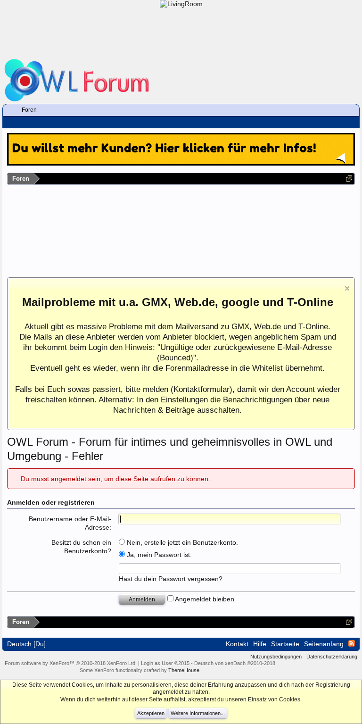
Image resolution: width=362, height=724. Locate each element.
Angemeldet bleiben (203, 599)
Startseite (285, 644)
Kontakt (237, 644)
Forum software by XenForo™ (71, 663)
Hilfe (259, 644)
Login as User (165, 663)
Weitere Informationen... (198, 713)
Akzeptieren (151, 713)
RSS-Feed (351, 643)
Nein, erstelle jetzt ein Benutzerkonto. (181, 542)
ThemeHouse (183, 670)
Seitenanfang (324, 644)
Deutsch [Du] (26, 644)
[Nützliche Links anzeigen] (349, 178)
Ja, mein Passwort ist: (158, 554)
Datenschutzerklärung (331, 656)
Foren (29, 110)
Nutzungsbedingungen (276, 656)
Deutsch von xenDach (234, 663)
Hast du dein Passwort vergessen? (170, 579)
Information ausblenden (347, 288)
